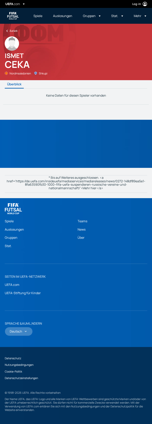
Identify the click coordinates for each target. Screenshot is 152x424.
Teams (82, 221)
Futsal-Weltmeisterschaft (13, 16)
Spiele (9, 221)
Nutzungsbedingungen (19, 365)
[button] (91, 16)
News (82, 229)
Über (81, 237)
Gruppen (11, 237)
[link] (38, 16)
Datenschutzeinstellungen (21, 378)
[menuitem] (38, 16)
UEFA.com (12, 284)
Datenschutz (13, 358)
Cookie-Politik (13, 371)
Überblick (14, 84)
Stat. (8, 246)
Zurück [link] (13, 30)
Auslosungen (14, 229)
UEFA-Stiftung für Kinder (23, 293)
